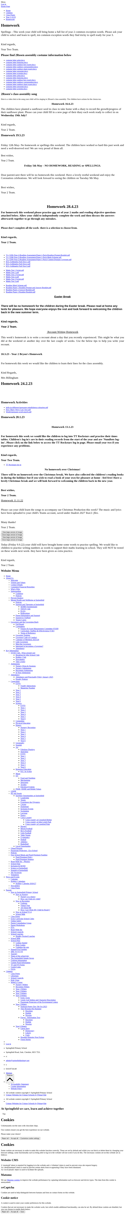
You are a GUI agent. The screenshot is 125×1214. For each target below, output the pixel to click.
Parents (8, 890)
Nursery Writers (22, 985)
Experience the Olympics (30, 802)
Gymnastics (25, 837)
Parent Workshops (18, 925)
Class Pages (10, 15)
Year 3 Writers (21, 993)
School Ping (15, 941)
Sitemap (9, 1073)
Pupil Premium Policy (24, 857)
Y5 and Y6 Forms (18, 965)
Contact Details (17, 585)
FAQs (13, 969)
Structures (24, 782)
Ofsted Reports (16, 848)
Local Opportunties (23, 846)
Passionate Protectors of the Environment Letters (39, 1002)
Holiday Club (21, 657)
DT (17, 776)
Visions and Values (18, 582)
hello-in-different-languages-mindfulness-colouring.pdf (27, 407)
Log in (3, 4)
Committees (20, 626)
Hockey (24, 826)
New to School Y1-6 (24, 912)
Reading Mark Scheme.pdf (16, 285)
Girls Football (26, 833)
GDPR (13, 791)
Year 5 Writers (21, 1004)
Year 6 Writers (21, 1026)
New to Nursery (22, 894)
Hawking (29, 1011)
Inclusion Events (27, 809)
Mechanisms (25, 780)
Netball (23, 840)
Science (19, 703)
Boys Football (26, 831)
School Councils (17, 932)
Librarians (15, 976)
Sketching (24, 752)
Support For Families (19, 949)
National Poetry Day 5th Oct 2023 (34, 1007)
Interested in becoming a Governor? (29, 646)
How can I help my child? (31, 899)
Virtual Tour (25, 905)
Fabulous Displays (28, 749)
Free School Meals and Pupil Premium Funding (29, 855)
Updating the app (22, 947)
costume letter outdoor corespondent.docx (22, 67)
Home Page (5, 6)
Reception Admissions (24, 670)
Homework (10, 19)
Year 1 (18, 690)
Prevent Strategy (17, 598)
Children (9, 13)
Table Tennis (25, 835)
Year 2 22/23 (11, 17)
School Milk (20, 914)
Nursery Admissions (23, 668)
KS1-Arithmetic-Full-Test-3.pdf (18, 266)
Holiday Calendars (18, 881)
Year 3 (18, 695)
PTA (12, 927)
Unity (27, 1035)
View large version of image (12, 532)
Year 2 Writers (21, 991)
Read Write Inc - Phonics (20, 862)
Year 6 (18, 701)
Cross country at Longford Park (37, 824)
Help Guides (20, 945)
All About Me (26, 908)
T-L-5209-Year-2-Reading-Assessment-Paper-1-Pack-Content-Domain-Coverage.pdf (38, 260)
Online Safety (16, 921)
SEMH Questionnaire (29, 607)
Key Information (12, 651)
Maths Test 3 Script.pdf (15, 279)
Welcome (14, 580)
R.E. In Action (26, 771)
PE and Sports (16, 793)
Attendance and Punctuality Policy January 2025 (34, 677)
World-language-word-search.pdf (18, 412)
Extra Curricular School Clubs (22, 919)
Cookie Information (18, 1086)
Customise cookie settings (30, 1138)
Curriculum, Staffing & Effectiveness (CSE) (37, 631)
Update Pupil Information (20, 963)
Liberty (28, 1033)
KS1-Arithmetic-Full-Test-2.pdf (18, 264)
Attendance (20, 648)
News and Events (12, 877)
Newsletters (20, 659)
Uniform (24, 903)
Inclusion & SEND (18, 866)
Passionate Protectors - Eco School (24, 851)
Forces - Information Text (30, 1018)
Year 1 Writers (21, 989)
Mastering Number (28, 688)
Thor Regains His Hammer (31, 1009)
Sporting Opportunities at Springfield (30, 796)
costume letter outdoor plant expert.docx (21, 69)
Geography (20, 743)
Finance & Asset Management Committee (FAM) (39, 629)
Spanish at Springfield (19, 870)
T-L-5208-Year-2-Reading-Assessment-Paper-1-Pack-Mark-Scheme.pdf (33, 257)
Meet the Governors (23, 644)
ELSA (23, 611)
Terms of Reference (28, 633)
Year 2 (18, 692)
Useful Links (16, 967)
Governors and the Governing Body (25, 622)
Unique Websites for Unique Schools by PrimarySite (26, 1095)
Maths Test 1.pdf (12, 272)
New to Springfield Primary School (24, 892)
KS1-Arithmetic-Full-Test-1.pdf (18, 262)
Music (18, 774)
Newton (28, 1015)
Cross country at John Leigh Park (38, 822)
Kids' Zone (15, 980)
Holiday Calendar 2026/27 (26, 883)
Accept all (14, 1138)
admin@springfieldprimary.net (17, 1060)
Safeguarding (16, 591)
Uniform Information (19, 960)
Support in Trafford (23, 618)
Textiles (23, 785)
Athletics (24, 842)
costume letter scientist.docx (16, 73)
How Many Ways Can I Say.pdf (18, 410)
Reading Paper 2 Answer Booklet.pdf (20, 290)
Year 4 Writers (21, 996)
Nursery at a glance (28, 897)
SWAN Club (25, 609)
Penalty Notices (22, 679)
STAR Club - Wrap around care (23, 653)
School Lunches (17, 934)
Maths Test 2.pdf (12, 277)
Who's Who (15, 589)
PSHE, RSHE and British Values (28, 789)
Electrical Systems (28, 787)
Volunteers (15, 875)
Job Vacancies (16, 873)
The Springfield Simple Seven (22, 958)
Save (22, 1212)
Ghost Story (25, 1028)
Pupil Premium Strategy (25, 859)
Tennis (23, 800)
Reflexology (25, 613)
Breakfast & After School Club (27, 655)
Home (8, 11)
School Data (15, 864)
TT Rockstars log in (13, 465)
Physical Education (23, 723)
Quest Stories (26, 1039)
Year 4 (18, 697)
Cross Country (26, 818)
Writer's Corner (16, 982)
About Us (9, 578)
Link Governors (22, 642)
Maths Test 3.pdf (12, 281)
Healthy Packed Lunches (25, 936)
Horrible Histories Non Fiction (32, 1037)
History (18, 725)
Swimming (25, 811)
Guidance (19, 593)
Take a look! (20, 662)
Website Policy (16, 1089)
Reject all (5, 1138)
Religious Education (23, 769)
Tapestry (14, 954)
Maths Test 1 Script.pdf (15, 270)
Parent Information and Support (28, 615)
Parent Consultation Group (21, 923)
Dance (23, 815)
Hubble (28, 1013)
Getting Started (21, 943)
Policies (19, 596)
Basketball (25, 844)
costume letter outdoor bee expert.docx (21, 65)
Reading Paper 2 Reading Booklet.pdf (20, 292)
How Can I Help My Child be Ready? (35, 910)
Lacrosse (24, 813)
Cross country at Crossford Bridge (38, 820)
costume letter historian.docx (17, 62)
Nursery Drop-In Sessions (26, 666)
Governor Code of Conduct (26, 637)
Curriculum (15, 681)
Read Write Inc (16, 930)
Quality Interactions (28, 686)
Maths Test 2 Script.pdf (15, 275)
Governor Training (23, 635)
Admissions (15, 664)
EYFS (18, 684)
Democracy (29, 1031)
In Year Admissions (23, 673)
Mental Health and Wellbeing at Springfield (27, 600)
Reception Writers (22, 987)
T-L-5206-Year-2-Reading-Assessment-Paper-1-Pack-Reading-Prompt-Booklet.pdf (38, 255)
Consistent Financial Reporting (23, 587)
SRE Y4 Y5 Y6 (17, 952)
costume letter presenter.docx (17, 71)
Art (17, 747)
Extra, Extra (25, 998)
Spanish (19, 745)
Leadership (25, 798)
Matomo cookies (13, 1180)
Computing (20, 721)
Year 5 (18, 699)
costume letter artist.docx (15, 60)
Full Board (20, 624)
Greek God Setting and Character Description (38, 1000)
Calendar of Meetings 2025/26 (27, 640)
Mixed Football (26, 829)
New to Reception (23, 901)
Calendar (14, 879)
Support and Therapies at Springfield (30, 604)
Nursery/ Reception (28, 727)
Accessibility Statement (20, 1084)
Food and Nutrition (28, 778)
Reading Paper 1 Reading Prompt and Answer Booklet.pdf (28, 288)
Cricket (23, 804)
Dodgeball (25, 807)
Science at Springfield (19, 868)
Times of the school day (20, 956)
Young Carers (21, 620)
